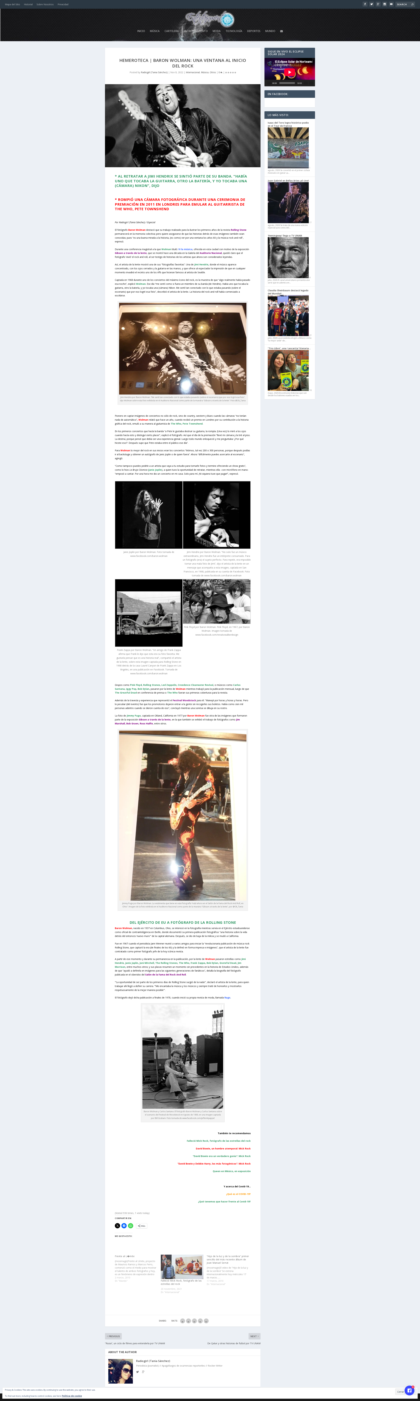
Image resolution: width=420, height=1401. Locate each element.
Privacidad (63, 4)
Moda (217, 31)
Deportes (253, 31)
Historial (28, 4)
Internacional (193, 72)
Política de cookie (72, 1395)
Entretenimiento (196, 31)
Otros (213, 72)
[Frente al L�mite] (138, 1269)
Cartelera (172, 31)
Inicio (141, 31)
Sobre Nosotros (45, 4)
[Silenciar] (306, 83)
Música (155, 31)
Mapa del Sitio (12, 4)
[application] (289, 72)
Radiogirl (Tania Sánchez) (154, 72)
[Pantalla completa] (311, 83)
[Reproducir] (269, 83)
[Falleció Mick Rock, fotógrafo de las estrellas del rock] (182, 1267)
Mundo (270, 31)
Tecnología (234, 31)
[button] (149, 519)
